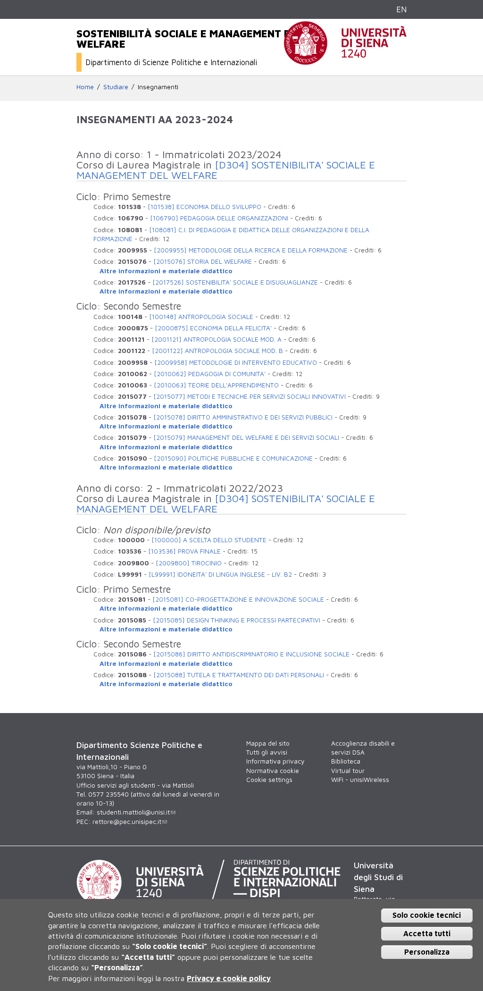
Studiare (115, 87)
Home (85, 87)
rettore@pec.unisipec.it (126, 821)
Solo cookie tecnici (426, 915)
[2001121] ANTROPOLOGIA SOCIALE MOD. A (216, 339)
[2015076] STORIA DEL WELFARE (202, 261)
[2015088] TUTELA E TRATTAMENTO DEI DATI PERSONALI (238, 675)
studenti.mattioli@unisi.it (133, 812)
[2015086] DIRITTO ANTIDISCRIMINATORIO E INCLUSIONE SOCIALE (251, 654)
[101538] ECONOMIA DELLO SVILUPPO (204, 206)
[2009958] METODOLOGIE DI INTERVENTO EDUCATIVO (235, 362)
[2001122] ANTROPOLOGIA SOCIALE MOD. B (217, 350)
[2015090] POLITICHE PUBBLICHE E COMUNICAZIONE (233, 458)
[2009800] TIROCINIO (189, 563)
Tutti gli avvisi (266, 752)
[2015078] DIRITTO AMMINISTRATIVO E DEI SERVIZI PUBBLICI (243, 417)
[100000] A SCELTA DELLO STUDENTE (208, 540)
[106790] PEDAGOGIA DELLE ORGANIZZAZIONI (219, 218)
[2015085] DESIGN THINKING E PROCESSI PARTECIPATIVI (236, 620)
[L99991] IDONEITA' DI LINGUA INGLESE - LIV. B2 (220, 574)
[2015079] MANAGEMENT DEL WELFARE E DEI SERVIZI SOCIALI (246, 437)
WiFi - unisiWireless (360, 779)
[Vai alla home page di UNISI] (345, 59)
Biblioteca (345, 761)
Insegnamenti (158, 87)
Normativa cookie (272, 770)
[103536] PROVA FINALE (184, 551)
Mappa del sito (268, 743)
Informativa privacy (275, 761)
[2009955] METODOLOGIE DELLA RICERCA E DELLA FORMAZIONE (251, 250)
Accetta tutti (426, 933)
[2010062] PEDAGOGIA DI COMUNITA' (210, 374)
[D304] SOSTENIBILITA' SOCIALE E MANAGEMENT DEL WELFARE (225, 170)
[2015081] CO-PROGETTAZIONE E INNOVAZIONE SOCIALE (238, 599)
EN (401, 9)
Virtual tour (348, 770)
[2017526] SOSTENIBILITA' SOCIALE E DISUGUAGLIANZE (235, 282)
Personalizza (427, 952)
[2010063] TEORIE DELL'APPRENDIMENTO (216, 385)
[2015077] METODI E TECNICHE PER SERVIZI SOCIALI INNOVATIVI (249, 396)
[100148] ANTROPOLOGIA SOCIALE (201, 316)
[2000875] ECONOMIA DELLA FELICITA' (213, 328)
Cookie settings (269, 779)
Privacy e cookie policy (229, 978)
